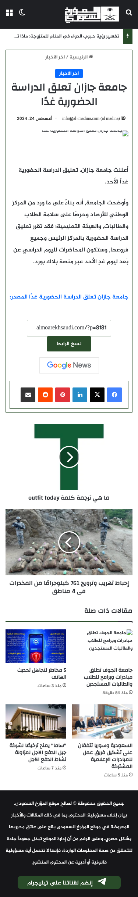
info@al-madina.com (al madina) (91, 118)
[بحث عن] (128, 17)
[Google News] (69, 365)
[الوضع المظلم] (22, 17)
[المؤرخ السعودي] (92, 14)
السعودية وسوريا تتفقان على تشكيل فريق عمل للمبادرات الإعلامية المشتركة (105, 756)
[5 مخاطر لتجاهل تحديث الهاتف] (36, 646)
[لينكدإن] (79, 394)
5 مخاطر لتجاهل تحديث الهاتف (41, 673)
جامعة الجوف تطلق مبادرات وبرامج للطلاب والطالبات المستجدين (108, 677)
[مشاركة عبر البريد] (28, 394)
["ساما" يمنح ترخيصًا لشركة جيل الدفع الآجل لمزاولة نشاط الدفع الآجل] (36, 721)
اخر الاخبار (55, 57)
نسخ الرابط (69, 344)
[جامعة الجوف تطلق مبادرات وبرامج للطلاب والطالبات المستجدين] (102, 646)
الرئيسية (79, 57)
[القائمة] (9, 17)
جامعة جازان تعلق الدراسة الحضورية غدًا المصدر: (69, 297)
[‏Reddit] (45, 394)
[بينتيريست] (62, 394)
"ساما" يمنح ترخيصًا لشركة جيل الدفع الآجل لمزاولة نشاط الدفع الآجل (38, 752)
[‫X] (97, 394)
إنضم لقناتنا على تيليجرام (60, 883)
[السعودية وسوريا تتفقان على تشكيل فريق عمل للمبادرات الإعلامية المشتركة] (102, 721)
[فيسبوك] (114, 394)
